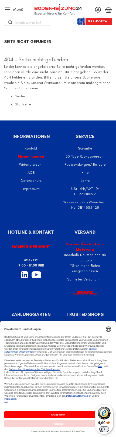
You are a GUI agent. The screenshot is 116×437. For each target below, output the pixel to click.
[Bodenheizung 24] (58, 9)
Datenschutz (31, 180)
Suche (88, 77)
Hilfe (85, 172)
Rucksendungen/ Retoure (85, 164)
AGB (31, 172)
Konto (85, 180)
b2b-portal (98, 21)
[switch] (104, 429)
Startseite (52, 82)
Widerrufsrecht (31, 164)
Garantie (85, 148)
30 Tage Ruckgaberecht (85, 156)
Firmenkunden (31, 156)
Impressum (31, 188)
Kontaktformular (31, 252)
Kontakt (31, 148)
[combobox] (32, 22)
